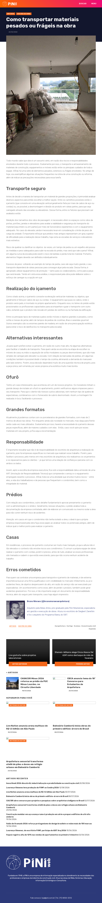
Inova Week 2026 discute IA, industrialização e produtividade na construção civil (42, 783)
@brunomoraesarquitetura (55, 601)
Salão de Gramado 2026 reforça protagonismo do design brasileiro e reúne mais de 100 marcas (49, 824)
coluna (77, 626)
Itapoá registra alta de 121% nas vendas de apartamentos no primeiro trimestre (42, 835)
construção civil (89, 626)
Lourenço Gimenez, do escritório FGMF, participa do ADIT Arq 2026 (36, 830)
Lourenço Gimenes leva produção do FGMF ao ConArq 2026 (32, 788)
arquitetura (61, 626)
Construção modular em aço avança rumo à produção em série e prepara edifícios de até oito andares (48, 815)
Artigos (10, 14)
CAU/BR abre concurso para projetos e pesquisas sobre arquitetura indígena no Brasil (45, 801)
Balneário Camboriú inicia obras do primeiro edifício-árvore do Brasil (72, 727)
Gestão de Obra (23, 14)
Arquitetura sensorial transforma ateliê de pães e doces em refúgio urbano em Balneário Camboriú (24, 764)
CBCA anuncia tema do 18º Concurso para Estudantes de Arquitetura (81, 682)
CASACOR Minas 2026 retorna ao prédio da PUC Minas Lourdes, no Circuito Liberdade (34, 682)
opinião (93, 629)
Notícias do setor (17, 705)
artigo (70, 626)
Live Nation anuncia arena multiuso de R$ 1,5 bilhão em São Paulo (27, 727)
